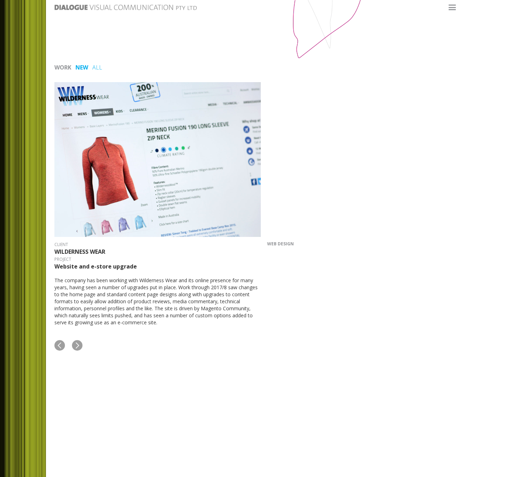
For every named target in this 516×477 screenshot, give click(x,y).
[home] (126, 5)
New (81, 67)
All (97, 67)
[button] (452, 7)
